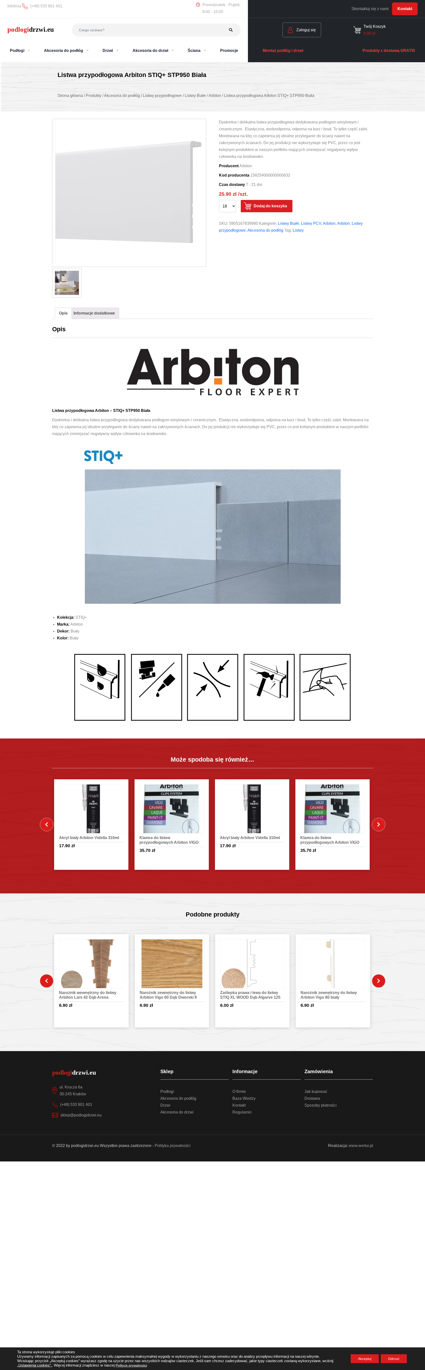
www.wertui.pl (361, 1146)
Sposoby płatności (320, 1105)
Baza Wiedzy (244, 1098)
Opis (63, 313)
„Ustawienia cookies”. (34, 1365)
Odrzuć (393, 1359)
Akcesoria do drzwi (177, 1112)
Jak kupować (315, 1091)
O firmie (239, 1091)
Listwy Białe (288, 223)
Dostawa (312, 1098)
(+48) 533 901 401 (76, 1104)
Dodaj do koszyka (270, 206)
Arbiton (329, 223)
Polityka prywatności (173, 1146)
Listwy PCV (311, 223)
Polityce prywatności (131, 1365)
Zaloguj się (305, 30)
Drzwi (165, 1105)
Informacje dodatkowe (94, 313)
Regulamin (242, 1112)
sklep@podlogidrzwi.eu (81, 1115)
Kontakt (404, 9)
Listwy (298, 230)
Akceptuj (364, 1359)
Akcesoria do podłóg (265, 230)
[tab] (63, 313)
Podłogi (167, 1091)
